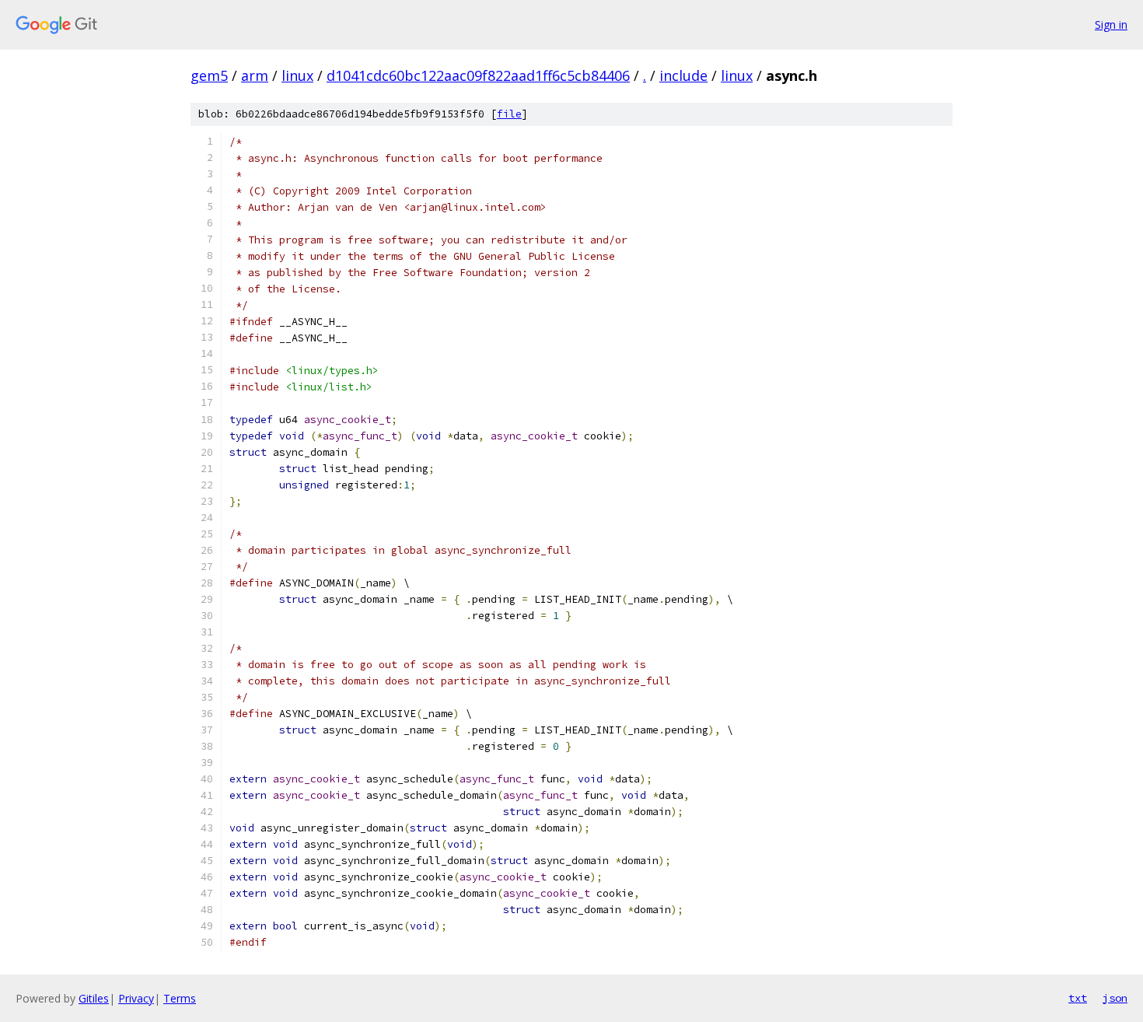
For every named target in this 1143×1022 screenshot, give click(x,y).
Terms (179, 998)
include (683, 75)
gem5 (209, 75)
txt (1077, 998)
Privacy (136, 998)
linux (297, 75)
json (1115, 998)
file (509, 114)
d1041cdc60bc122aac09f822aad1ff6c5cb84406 (478, 75)
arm (254, 75)
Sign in (1111, 24)
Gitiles (94, 998)
